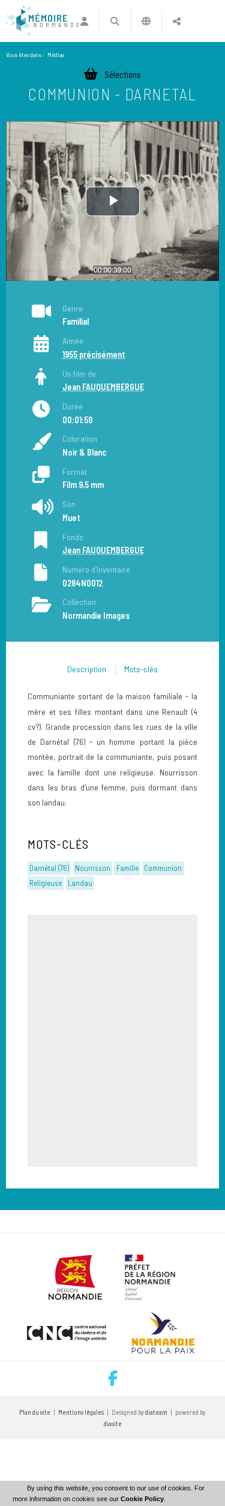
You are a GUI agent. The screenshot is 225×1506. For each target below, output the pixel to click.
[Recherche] (115, 21)
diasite (113, 1423)
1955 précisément (93, 354)
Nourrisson (92, 868)
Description (86, 669)
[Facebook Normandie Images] (113, 1379)
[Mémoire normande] (42, 21)
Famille (127, 868)
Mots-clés (141, 669)
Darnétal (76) (49, 868)
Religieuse (45, 883)
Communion (163, 868)
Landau (80, 883)
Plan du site (34, 1412)
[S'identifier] (83, 21)
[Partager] (176, 21)
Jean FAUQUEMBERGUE (103, 387)
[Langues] (146, 21)
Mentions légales (81, 1412)
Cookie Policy (142, 1498)
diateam (156, 1412)
